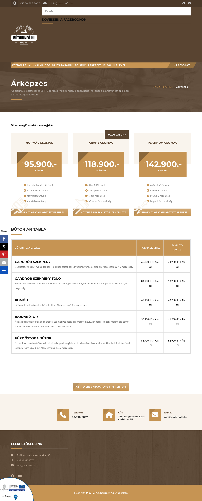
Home (156, 87)
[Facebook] (4, 239)
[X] (4, 246)
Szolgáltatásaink (59, 65)
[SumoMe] (4, 270)
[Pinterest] (4, 254)
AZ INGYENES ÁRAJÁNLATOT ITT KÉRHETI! (39, 212)
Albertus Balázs (119, 492)
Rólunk (80, 65)
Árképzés (94, 65)
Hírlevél (119, 65)
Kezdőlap (19, 65)
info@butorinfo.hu (62, 3)
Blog (107, 65)
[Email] (4, 262)
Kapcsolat (182, 65)
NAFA (95, 492)
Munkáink (35, 65)
